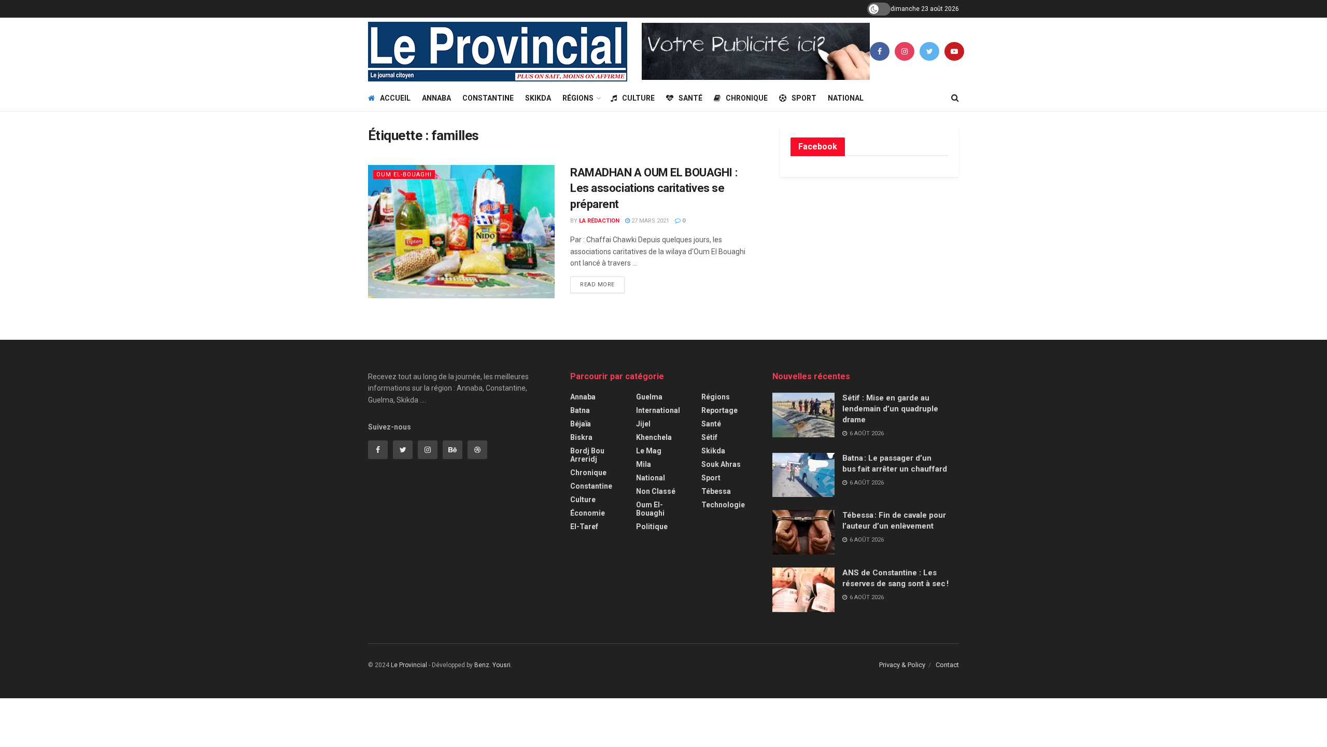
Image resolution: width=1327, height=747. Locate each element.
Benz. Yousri (492, 665)
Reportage (719, 410)
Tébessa (716, 491)
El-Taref (584, 526)
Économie (587, 513)
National (846, 98)
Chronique (747, 98)
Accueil (395, 98)
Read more (597, 284)
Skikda (538, 98)
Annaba (436, 98)
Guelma (649, 397)
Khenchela (654, 437)
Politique (652, 526)
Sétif (709, 437)
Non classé (655, 491)
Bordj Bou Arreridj (587, 455)
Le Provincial (409, 665)
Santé (690, 98)
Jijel (643, 424)
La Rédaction (599, 220)
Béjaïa (580, 424)
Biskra (581, 437)
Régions (578, 98)
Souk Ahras (721, 464)
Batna (580, 410)
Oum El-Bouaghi (404, 174)
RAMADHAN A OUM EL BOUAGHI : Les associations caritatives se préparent (653, 188)
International (658, 410)
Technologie (723, 505)
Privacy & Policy (902, 665)
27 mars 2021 (649, 220)
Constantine (488, 98)
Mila (643, 464)
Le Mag (648, 451)
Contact (947, 665)
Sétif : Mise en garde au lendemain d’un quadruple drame (890, 408)
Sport (804, 98)
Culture (638, 98)
